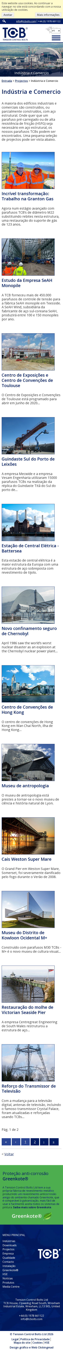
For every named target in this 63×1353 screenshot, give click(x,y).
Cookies (37, 1342)
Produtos (8, 1282)
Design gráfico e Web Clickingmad (31, 1347)
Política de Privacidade (35, 1339)
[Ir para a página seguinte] (44, 1141)
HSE (5, 1274)
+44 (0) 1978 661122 (49, 21)
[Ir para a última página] (54, 1141)
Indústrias (9, 1241)
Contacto (8, 1262)
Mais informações (48, 15)
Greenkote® (10, 1270)
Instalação (9, 1266)
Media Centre (11, 1286)
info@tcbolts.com (26, 21)
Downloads (10, 1245)
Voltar (9, 1154)
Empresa (8, 1253)
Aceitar (8, 15)
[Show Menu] (56, 38)
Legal (15, 1339)
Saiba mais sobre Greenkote (32, 1207)
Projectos (8, 1249)
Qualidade (9, 1258)
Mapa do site (22, 1342)
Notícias (8, 1278)
